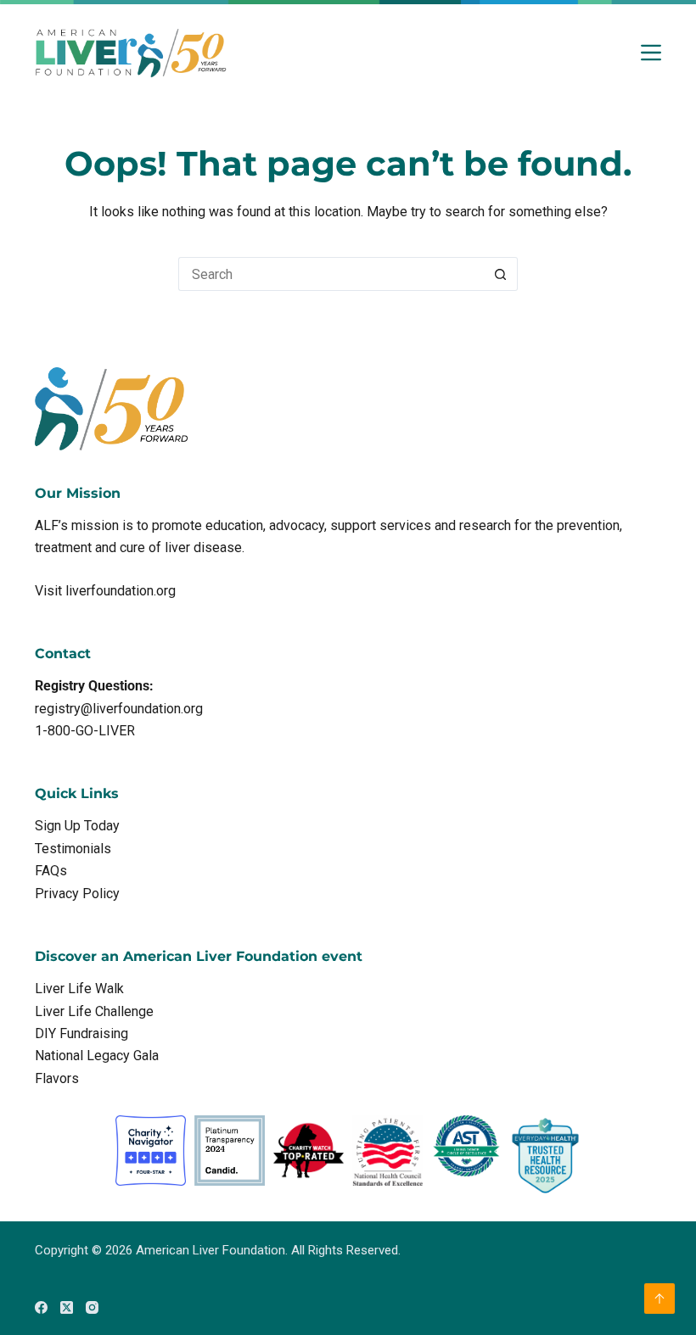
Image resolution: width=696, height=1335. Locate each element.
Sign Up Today (77, 826)
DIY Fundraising (81, 1033)
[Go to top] (659, 1298)
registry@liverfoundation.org (119, 709)
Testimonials (73, 849)
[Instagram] (92, 1307)
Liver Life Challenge (94, 1011)
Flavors (57, 1078)
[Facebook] (41, 1307)
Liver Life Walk (79, 988)
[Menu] (651, 52)
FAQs (51, 871)
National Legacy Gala (97, 1055)
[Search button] (501, 274)
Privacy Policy (77, 893)
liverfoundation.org (120, 591)
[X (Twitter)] (66, 1307)
